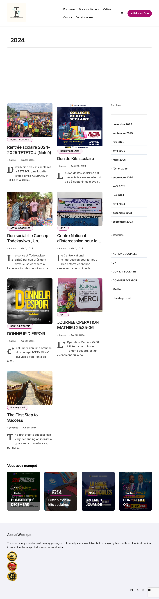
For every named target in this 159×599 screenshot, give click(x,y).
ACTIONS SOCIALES (20, 228)
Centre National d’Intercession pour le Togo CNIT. (77, 241)
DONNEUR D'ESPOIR (20, 326)
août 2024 (119, 186)
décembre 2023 (122, 212)
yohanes (13, 427)
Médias (117, 289)
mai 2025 (118, 142)
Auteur (12, 160)
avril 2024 (119, 204)
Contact (67, 17)
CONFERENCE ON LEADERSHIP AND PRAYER (134, 506)
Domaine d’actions (89, 9)
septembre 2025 (123, 133)
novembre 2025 (122, 124)
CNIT (63, 228)
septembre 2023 (123, 221)
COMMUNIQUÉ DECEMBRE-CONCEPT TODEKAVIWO (22, 506)
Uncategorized (17, 407)
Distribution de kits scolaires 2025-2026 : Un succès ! (60, 506)
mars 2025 (119, 159)
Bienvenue (69, 9)
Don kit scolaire (84, 17)
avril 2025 (119, 150)
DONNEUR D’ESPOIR (26, 333)
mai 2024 (118, 195)
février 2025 (120, 168)
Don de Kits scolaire (75, 158)
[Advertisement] (80, 75)
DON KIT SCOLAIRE (19, 139)
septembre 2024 (123, 177)
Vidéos (107, 9)
